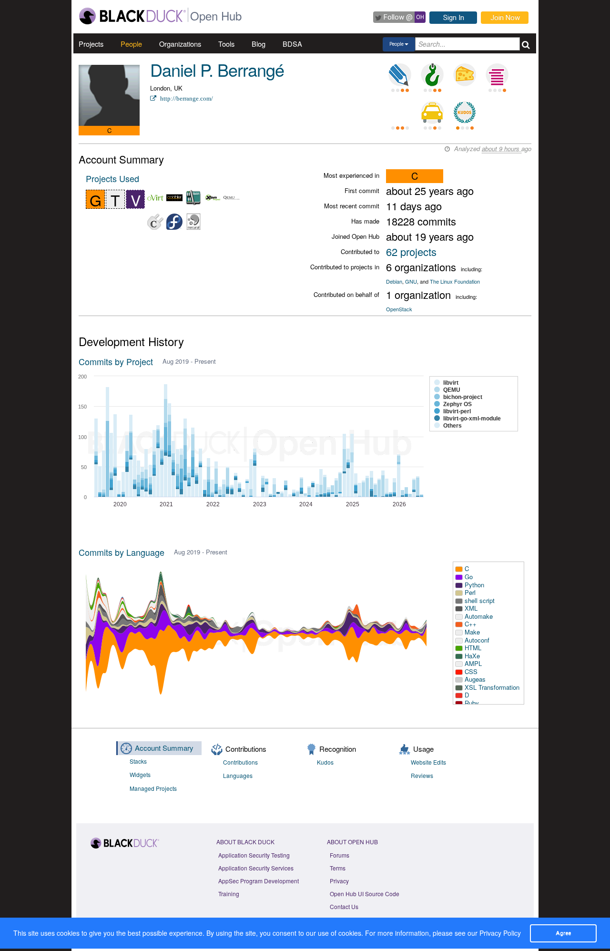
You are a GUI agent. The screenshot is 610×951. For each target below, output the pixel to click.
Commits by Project (116, 361)
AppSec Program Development (258, 881)
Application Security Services (256, 868)
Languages (238, 775)
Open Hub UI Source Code (364, 894)
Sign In (453, 17)
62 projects (411, 251)
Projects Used (112, 178)
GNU (411, 281)
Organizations (180, 44)
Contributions (240, 762)
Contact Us (344, 906)
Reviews (422, 775)
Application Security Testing (254, 855)
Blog (258, 44)
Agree (563, 933)
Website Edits (428, 762)
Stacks (138, 761)
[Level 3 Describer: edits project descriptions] (399, 74)
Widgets (140, 774)
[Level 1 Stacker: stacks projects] (497, 74)
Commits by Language (121, 552)
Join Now (505, 17)
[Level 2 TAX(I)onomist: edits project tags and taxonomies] (432, 112)
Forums (339, 855)
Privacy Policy (500, 933)
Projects (91, 44)
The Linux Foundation (455, 281)
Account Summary (164, 748)
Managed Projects (153, 788)
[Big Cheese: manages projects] (464, 74)
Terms (338, 868)
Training (228, 894)
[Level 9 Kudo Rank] (464, 112)
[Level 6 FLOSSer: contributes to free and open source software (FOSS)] (399, 112)
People (131, 44)
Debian (394, 281)
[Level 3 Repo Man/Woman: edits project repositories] (432, 74)
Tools (226, 44)
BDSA (292, 44)
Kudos (325, 762)
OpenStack (399, 309)
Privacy (339, 881)
